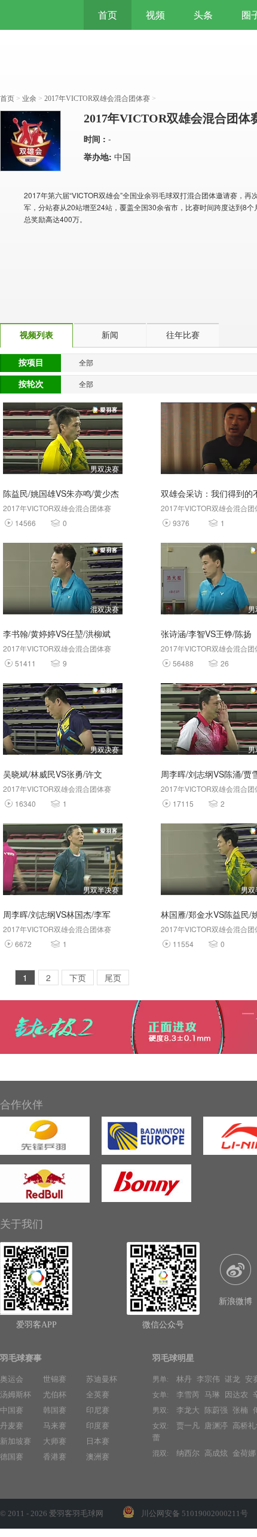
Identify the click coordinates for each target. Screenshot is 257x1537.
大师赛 (54, 1441)
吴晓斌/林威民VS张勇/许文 (52, 774)
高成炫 (216, 1453)
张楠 (240, 1410)
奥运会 (11, 1379)
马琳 (212, 1394)
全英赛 (97, 1394)
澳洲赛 (97, 1456)
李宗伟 (208, 1379)
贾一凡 (188, 1425)
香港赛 (54, 1456)
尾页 (113, 977)
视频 (155, 14)
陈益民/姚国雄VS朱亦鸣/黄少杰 (61, 493)
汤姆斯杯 (15, 1394)
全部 (86, 363)
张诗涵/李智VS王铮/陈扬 (206, 634)
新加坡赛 (15, 1441)
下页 (77, 977)
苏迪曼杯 (101, 1379)
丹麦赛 (11, 1425)
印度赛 (97, 1425)
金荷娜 (244, 1453)
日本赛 (97, 1441)
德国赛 (11, 1456)
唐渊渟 (216, 1425)
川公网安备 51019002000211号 (194, 1513)
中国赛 (11, 1410)
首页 (107, 14)
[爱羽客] (36, 15)
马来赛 (54, 1425)
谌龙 (232, 1379)
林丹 (184, 1379)
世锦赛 (54, 1379)
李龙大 (188, 1410)
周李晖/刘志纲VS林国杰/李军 (57, 914)
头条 (203, 14)
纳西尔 (188, 1453)
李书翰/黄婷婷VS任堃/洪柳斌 (57, 634)
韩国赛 (54, 1410)
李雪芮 (188, 1394)
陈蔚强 (216, 1410)
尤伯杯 (54, 1394)
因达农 (236, 1394)
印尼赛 (97, 1410)
